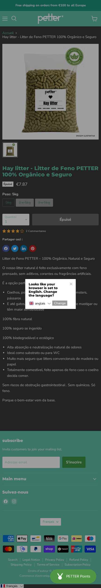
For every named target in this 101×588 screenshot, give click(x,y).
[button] (40, 303)
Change (60, 303)
